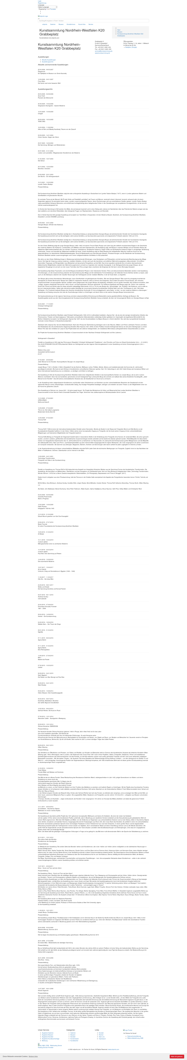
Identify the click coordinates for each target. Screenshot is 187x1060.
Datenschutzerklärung (134, 1036)
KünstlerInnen (71, 24)
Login (39, 1)
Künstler (72, 1037)
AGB (141, 1038)
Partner (101, 1035)
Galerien (53, 24)
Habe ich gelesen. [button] (177, 1056)
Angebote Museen (47, 1035)
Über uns (102, 1037)
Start (118, 30)
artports (44, 24)
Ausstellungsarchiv (47, 62)
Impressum (102, 1039)
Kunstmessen (74, 1039)
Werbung (45, 1041)
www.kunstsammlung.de (102, 53)
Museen (61, 24)
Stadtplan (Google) (131, 47)
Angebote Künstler (47, 1037)
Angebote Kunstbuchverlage (50, 1039)
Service (91, 24)
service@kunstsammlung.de (103, 51)
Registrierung (42, 3)
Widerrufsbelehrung (133, 1038)
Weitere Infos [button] (33, 1056)
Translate (53, 9)
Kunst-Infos (81, 24)
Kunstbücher (74, 1041)
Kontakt (101, 1033)
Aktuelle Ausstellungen (49, 60)
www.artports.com (113, 1049)
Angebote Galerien (47, 1033)
